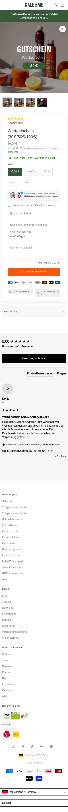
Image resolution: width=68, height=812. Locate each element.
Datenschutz (9, 690)
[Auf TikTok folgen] (32, 746)
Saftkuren (7, 501)
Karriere (6, 666)
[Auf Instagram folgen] (13, 746)
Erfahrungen (9, 614)
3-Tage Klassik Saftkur (15, 507)
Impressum (8, 684)
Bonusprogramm (11, 549)
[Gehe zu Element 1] (7, 102)
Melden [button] (41, 451)
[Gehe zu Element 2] (19, 102)
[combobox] (34, 792)
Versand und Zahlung (14, 632)
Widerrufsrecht (10, 638)
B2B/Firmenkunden (13, 573)
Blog (4, 678)
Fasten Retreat (10, 537)
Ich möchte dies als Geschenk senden (34, 205)
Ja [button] (35, 451)
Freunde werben (11, 555)
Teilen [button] (50, 451)
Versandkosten (28, 148)
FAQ (4, 596)
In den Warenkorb (34, 272)
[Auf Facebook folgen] (4, 746)
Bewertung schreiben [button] (34, 358)
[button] (34, 120)
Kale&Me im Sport (12, 561)
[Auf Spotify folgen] (51, 746)
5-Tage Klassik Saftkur (15, 513)
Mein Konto (8, 626)
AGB (4, 696)
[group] (34, 342)
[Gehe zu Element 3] (30, 102)
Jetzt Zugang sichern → (34, 18)
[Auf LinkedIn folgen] (42, 746)
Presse (6, 672)
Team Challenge (11, 567)
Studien (6, 602)
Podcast (6, 654)
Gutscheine (8, 543)
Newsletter (8, 608)
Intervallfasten (10, 525)
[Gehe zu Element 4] (42, 102)
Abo (4, 579)
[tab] (40, 374)
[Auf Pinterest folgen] (23, 746)
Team (5, 660)
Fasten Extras (10, 531)
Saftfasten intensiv (12, 519)
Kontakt (6, 620)
